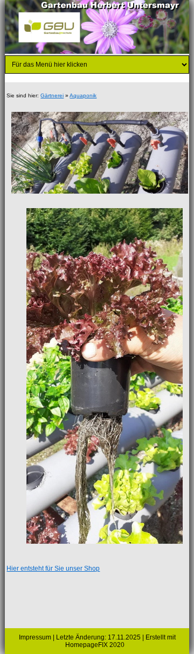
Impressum (35, 637)
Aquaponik (83, 95)
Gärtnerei (52, 95)
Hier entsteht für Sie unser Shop (53, 568)
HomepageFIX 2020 (94, 645)
